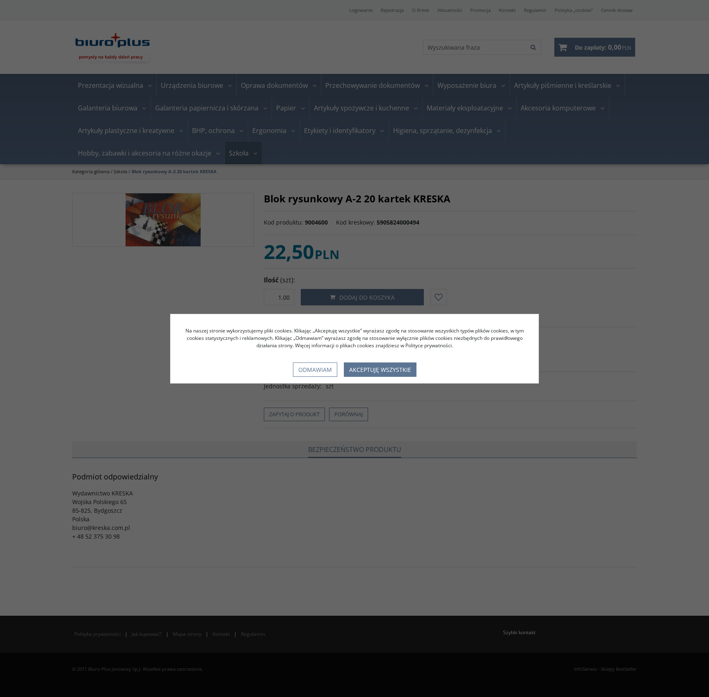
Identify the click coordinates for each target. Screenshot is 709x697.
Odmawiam (315, 370)
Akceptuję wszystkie (380, 370)
